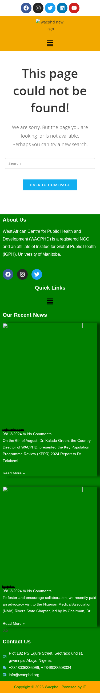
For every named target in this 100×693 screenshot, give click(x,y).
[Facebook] (26, 8)
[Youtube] (74, 8)
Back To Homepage (50, 184)
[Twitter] (50, 8)
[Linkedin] (62, 8)
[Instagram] (38, 8)
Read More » (14, 473)
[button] (50, 43)
